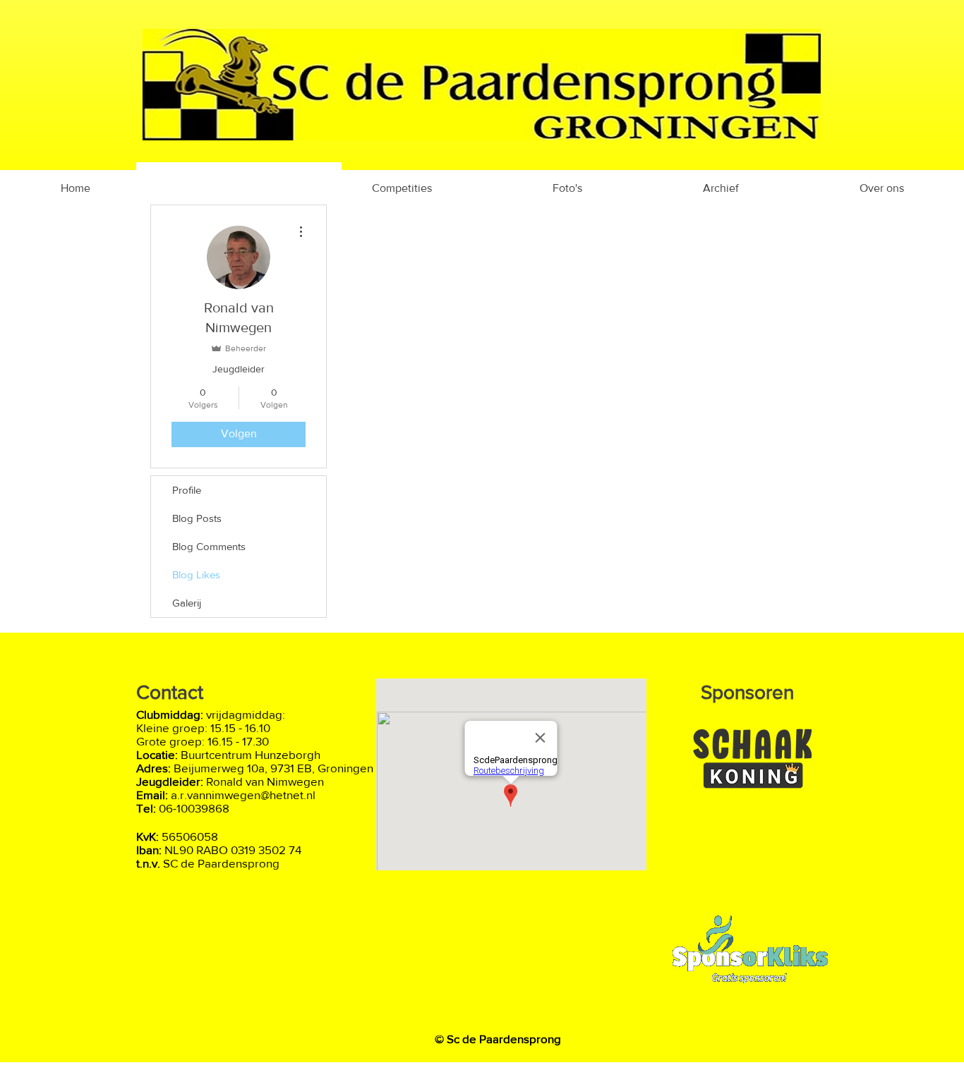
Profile (186, 490)
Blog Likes (196, 574)
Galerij (186, 603)
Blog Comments (209, 546)
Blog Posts (197, 518)
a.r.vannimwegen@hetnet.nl (243, 794)
